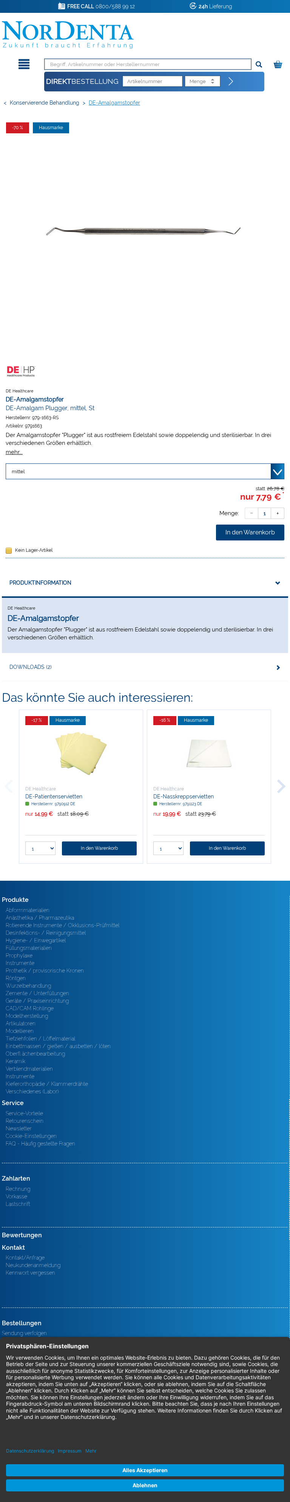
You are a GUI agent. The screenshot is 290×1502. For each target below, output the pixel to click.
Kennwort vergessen (30, 1273)
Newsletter (19, 1128)
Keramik (15, 1061)
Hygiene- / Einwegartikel (36, 940)
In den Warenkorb (250, 532)
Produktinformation (40, 583)
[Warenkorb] (278, 63)
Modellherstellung (27, 1016)
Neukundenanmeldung (33, 1265)
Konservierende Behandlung (44, 103)
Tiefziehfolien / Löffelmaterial (40, 1039)
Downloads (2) (30, 667)
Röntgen (16, 978)
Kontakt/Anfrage (25, 1258)
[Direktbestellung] (231, 82)
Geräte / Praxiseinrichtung (37, 1001)
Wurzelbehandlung (28, 986)
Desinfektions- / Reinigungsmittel (46, 933)
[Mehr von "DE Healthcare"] (21, 371)
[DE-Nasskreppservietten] (209, 753)
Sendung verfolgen (24, 1333)
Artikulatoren (20, 1023)
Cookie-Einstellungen (31, 1136)
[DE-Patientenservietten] (81, 753)
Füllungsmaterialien (29, 948)
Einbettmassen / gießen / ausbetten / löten (58, 1046)
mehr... (14, 452)
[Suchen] (258, 64)
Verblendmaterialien (29, 1069)
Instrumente (20, 963)
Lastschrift (18, 1204)
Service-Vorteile (24, 1113)
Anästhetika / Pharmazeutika (40, 918)
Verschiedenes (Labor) (32, 1091)
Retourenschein (24, 1121)
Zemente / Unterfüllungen (37, 993)
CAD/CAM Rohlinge (30, 1008)
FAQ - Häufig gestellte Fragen (40, 1144)
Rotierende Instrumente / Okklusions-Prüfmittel (62, 925)
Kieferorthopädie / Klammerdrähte (47, 1084)
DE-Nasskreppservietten (183, 796)
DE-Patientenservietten (53, 796)
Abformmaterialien (27, 910)
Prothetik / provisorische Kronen (45, 971)
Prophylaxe (19, 955)
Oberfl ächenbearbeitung (35, 1054)
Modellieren (20, 1031)
